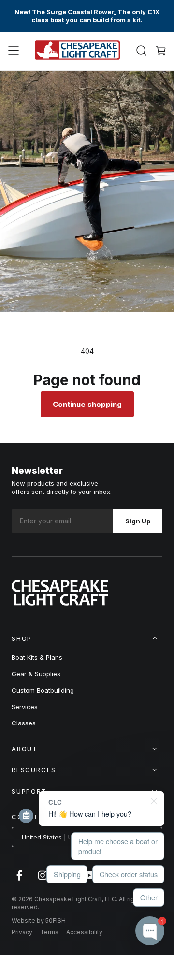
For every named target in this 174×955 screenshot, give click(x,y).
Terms (49, 932)
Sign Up (137, 521)
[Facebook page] (19, 880)
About (25, 748)
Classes (24, 723)
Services (25, 706)
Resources (34, 770)
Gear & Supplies (36, 674)
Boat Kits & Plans (37, 657)
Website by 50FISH (39, 920)
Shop (22, 638)
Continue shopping (87, 404)
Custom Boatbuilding (43, 690)
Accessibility (84, 932)
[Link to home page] (60, 603)
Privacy (22, 932)
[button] (13, 50)
